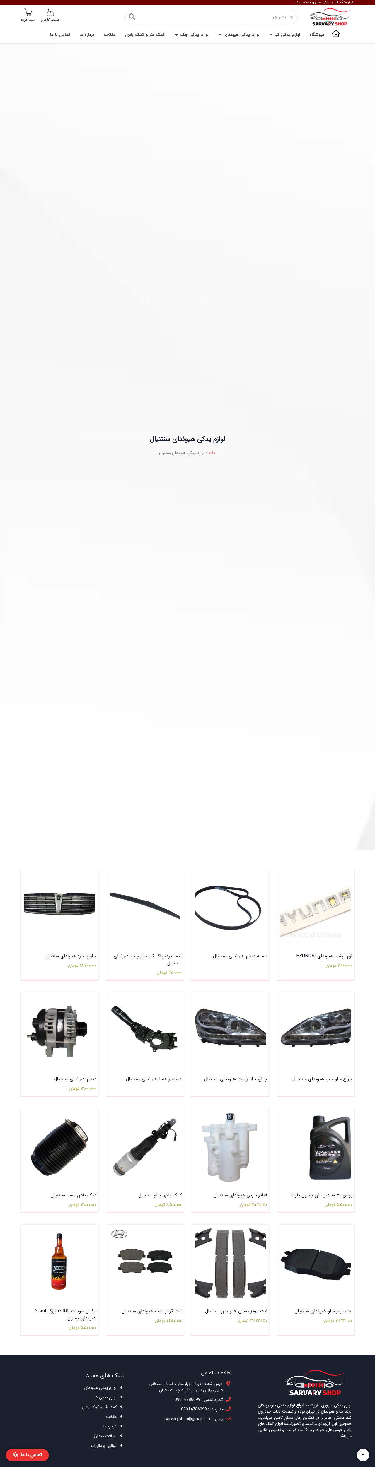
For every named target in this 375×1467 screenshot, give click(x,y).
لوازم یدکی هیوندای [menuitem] (241, 35)
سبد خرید (28, 20)
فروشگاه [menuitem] (316, 35)
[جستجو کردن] (132, 17)
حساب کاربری (50, 20)
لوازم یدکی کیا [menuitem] (287, 35)
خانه (212, 453)
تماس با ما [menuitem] (60, 35)
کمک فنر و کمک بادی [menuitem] (145, 35)
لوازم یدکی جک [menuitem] (194, 35)
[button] (271, 35)
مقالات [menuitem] (110, 35)
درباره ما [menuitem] (86, 35)
